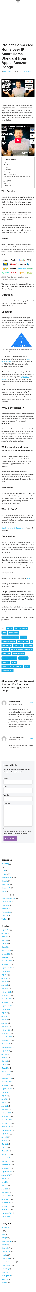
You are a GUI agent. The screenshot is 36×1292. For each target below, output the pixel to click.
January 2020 (6, 1199)
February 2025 (6, 992)
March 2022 (5, 1109)
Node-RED (5, 884)
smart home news (18, 653)
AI (2, 867)
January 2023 (6, 1075)
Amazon (9, 628)
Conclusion (7, 185)
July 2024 (5, 1013)
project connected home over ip (21, 649)
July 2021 (5, 1137)
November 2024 (7, 999)
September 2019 (7, 1213)
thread (14, 662)
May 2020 (5, 1185)
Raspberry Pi (6, 888)
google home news (8, 641)
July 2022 (5, 1095)
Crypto (4, 870)
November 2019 (7, 1206)
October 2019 (6, 1210)
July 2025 (5, 975)
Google (23, 637)
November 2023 (7, 1040)
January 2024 (6, 1033)
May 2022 (5, 1102)
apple (4, 632)
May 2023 (5, 1061)
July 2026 (5, 933)
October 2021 (6, 1127)
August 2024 (6, 1009)
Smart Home (6, 653)
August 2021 (6, 1133)
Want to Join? (8, 183)
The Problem (8, 165)
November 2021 (7, 1123)
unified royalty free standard (12, 666)
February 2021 (6, 1154)
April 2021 (5, 1147)
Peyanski (5, 649)
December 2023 (7, 1037)
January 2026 (6, 954)
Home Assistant (7, 877)
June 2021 (5, 1140)
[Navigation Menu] (18, 2)
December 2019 (7, 1203)
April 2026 (5, 943)
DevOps (4, 874)
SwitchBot (5, 909)
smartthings (23, 658)
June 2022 (5, 1099)
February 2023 (6, 1071)
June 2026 (5, 937)
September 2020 (7, 1171)
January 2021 (6, 1158)
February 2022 (6, 1113)
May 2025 (5, 981)
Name (6, 778)
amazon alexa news (21, 628)
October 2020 (6, 1168)
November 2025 (7, 961)
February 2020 (6, 1196)
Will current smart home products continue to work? (17, 178)
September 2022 (7, 1089)
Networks (5, 881)
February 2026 (6, 950)
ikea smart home (23, 641)
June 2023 (5, 1057)
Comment (7, 803)
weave (27, 666)
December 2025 (7, 957)
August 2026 (6, 930)
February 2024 (6, 1030)
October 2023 (6, 1044)
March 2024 (5, 1026)
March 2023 (5, 1068)
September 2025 (7, 968)
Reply (32, 703)
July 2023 (5, 1054)
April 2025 (5, 985)
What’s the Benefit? (10, 174)
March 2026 (5, 947)
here (28, 578)
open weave (28, 645)
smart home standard (9, 658)
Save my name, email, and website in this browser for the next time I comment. (17, 832)
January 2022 (6, 1116)
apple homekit (13, 632)
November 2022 (7, 1082)
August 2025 (6, 971)
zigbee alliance (7, 670)
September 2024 (7, 1006)
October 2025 (6, 964)
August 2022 (6, 1092)
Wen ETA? (7, 181)
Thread (4, 379)
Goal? (6, 167)
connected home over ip (10, 637)
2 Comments (27, 71)
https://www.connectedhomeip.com (13, 528)
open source (18, 645)
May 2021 (5, 1144)
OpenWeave (25, 377)
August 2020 (6, 1175)
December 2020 (7, 1161)
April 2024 (5, 1023)
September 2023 (7, 1047)
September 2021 (7, 1130)
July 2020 (5, 1178)
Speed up (7, 172)
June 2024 (5, 1016)
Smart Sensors (6, 902)
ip (31, 641)
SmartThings (6, 905)
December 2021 (7, 1120)
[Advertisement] (18, 25)
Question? (7, 169)
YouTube (4, 919)
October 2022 (6, 1085)
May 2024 (5, 1019)
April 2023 (5, 1064)
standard (5, 662)
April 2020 (5, 1189)
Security (4, 891)
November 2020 (7, 1165)
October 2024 (6, 1002)
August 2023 (6, 1051)
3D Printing (5, 864)
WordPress (5, 915)
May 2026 (5, 940)
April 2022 (5, 1106)
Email (6, 787)
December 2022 (7, 1078)
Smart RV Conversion (9, 898)
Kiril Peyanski (7, 71)
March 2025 (5, 988)
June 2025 (5, 978)
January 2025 (6, 995)
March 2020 (5, 1192)
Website (6, 795)
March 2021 (5, 1151)
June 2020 (5, 1182)
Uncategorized (6, 912)
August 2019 (6, 1216)
